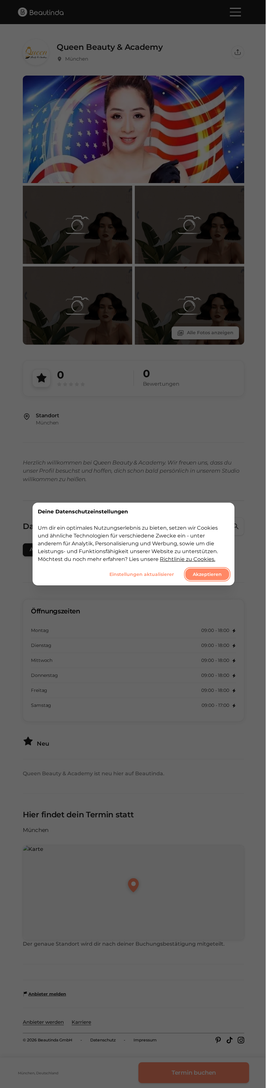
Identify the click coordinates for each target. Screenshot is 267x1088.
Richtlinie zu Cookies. (187, 559)
